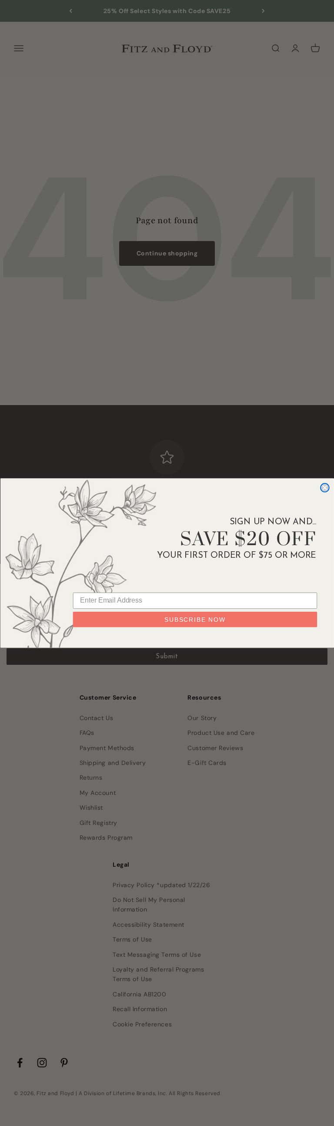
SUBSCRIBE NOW (195, 619)
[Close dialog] (325, 487)
